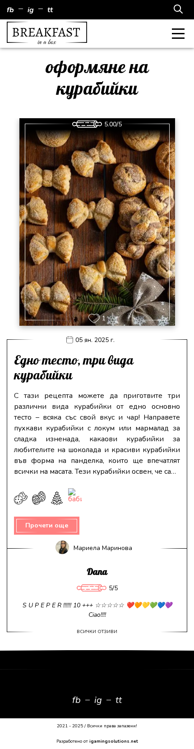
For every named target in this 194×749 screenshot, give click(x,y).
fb (10, 10)
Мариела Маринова (103, 548)
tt (50, 10)
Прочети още (46, 525)
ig (31, 10)
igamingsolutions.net (113, 741)
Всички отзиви (97, 632)
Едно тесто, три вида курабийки (74, 368)
